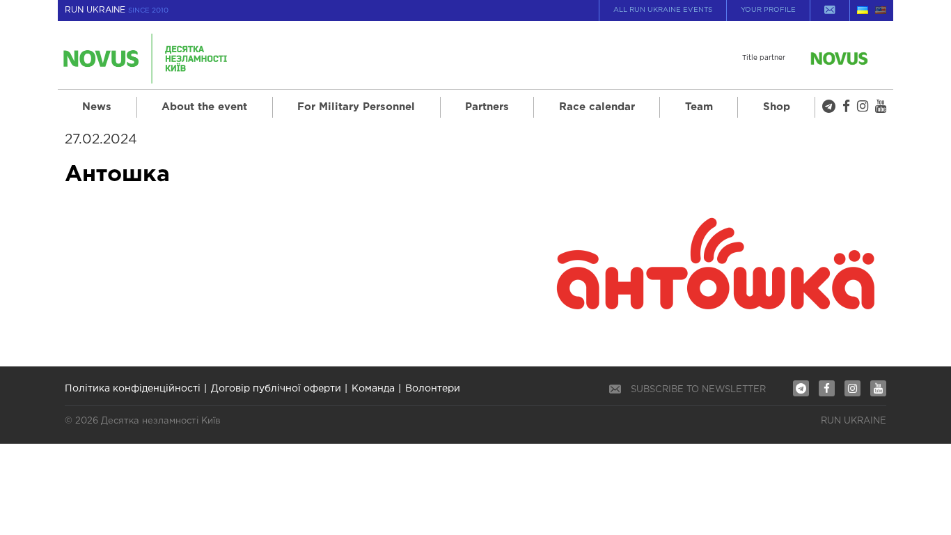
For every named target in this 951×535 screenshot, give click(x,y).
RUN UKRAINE (116, 10)
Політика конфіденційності (133, 389)
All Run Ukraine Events (662, 10)
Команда (373, 389)
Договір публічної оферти (276, 389)
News (96, 106)
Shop (776, 106)
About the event (204, 106)
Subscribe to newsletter (698, 390)
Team (699, 106)
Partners (487, 106)
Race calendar (597, 106)
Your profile (768, 10)
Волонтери (432, 389)
